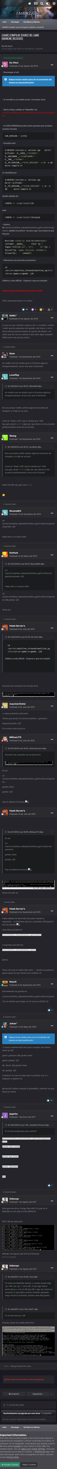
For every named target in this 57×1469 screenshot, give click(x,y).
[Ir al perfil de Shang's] (5, 437)
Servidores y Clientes (34, 49)
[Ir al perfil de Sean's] (5, 355)
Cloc (31, 1277)
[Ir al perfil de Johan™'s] (5, 1025)
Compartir (14, 1394)
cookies (17, 1446)
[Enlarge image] (3, 495)
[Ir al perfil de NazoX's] (5, 983)
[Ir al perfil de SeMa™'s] (5, 317)
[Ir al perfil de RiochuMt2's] (5, 512)
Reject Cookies (29, 1464)
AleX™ (31, 1309)
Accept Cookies (10, 1464)
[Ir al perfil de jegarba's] (5, 1115)
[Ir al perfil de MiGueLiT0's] (5, 739)
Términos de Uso (42, 1452)
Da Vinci (8, 46)
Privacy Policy (13, 1457)
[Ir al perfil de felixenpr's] (5, 1200)
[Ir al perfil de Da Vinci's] (5, 64)
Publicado (23, 66)
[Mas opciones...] (52, 65)
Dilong (13, 1366)
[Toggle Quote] (6, 386)
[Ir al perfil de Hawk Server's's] (5, 627)
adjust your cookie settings (33, 1449)
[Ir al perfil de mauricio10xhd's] (5, 705)
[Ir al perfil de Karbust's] (5, 554)
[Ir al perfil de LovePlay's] (5, 376)
